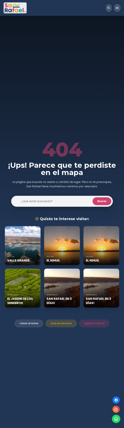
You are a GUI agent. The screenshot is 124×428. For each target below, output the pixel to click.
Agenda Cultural (94, 323)
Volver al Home (29, 323)
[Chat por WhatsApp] (116, 419)
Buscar (101, 201)
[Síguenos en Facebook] (116, 400)
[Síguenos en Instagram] (116, 409)
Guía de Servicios (61, 323)
